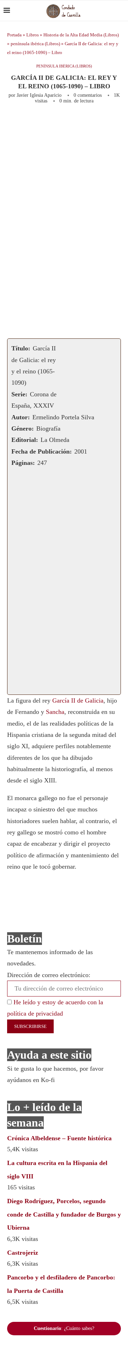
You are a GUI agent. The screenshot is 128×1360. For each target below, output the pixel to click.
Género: (22, 428)
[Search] (120, 10)
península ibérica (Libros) (35, 43)
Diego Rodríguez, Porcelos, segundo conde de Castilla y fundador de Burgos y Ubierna (64, 1214)
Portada (14, 34)
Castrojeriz (22, 1252)
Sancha (55, 711)
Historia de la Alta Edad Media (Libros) (81, 34)
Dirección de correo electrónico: (48, 974)
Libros (32, 34)
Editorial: (24, 439)
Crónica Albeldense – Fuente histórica (59, 1138)
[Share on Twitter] (89, 123)
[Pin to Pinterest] (101, 123)
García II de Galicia (77, 700)
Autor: (20, 417)
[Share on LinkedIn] (112, 123)
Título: (20, 348)
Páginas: (23, 462)
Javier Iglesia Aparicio (39, 95)
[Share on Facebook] (75, 123)
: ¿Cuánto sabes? (64, 1328)
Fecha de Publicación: (41, 451)
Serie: (19, 394)
